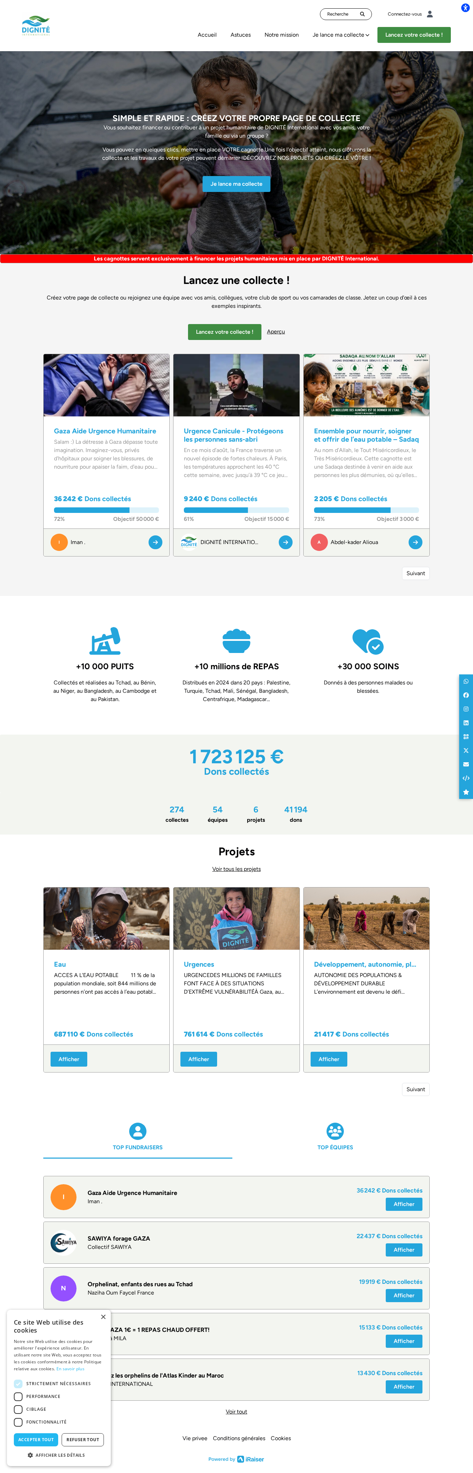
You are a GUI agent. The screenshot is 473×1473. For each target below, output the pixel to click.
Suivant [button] (416, 573)
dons (295, 813)
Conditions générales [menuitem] (239, 1438)
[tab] (137, 1144)
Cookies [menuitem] (281, 1438)
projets (256, 813)
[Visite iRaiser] (236, 1458)
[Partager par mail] (466, 764)
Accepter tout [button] (36, 1440)
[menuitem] (207, 35)
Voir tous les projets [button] (236, 869)
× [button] (103, 1317)
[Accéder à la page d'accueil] (36, 25)
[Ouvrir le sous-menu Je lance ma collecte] (367, 35)
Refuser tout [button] (82, 1440)
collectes (177, 813)
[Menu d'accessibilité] (465, 7)
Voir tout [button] (236, 1411)
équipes (217, 813)
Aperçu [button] (276, 331)
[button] (466, 681)
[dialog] (59, 1388)
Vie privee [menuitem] (194, 1438)
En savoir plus (70, 1369)
